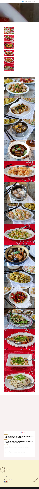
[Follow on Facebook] (4, 481)
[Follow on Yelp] (6, 481)
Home (23, 1)
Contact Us (33, 1)
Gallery (26, 1)
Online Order (29, 1)
